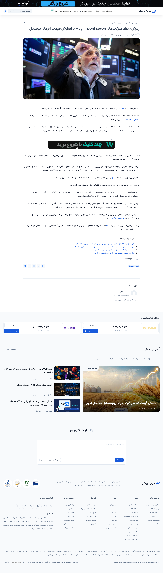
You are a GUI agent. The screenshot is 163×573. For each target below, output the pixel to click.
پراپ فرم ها (156, 516)
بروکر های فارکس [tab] (123, 358)
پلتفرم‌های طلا (155, 524)
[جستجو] (10, 11)
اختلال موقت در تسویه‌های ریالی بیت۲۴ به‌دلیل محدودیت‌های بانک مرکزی (31, 403)
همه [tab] (156, 358)
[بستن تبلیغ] (1, 1)
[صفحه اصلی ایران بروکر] (147, 11)
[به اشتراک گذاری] (24, 22)
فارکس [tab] (110, 358)
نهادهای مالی (107, 11)
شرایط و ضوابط (69, 528)
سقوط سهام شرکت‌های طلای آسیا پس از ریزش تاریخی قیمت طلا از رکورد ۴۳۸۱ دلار (106, 243)
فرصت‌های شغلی (69, 520)
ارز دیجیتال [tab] (147, 358)
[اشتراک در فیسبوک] (43, 266)
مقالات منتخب (133, 505)
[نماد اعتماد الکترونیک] (7, 483)
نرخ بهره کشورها (91, 524)
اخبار (128, 22)
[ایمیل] (50, 506)
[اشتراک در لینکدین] (34, 266)
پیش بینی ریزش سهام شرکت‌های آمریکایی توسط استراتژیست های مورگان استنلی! (105, 246)
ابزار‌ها (76, 11)
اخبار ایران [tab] (100, 358)
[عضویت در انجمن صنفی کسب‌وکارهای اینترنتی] (35, 483)
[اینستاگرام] (24, 506)
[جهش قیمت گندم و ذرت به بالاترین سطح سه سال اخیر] (121, 389)
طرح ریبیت (92, 512)
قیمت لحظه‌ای (87, 11)
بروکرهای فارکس (154, 508)
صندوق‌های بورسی (154, 520)
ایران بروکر (136, 22)
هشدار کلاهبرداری (111, 528)
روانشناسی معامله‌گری (131, 516)
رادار (60, 11)
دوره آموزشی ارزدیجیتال (131, 539)
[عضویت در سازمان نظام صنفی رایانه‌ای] (26, 483)
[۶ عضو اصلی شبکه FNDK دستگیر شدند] (67, 389)
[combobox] (23, 11)
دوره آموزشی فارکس (132, 535)
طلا (116, 516)
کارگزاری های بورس (154, 512)
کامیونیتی (67, 11)
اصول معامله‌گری (133, 528)
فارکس (115, 508)
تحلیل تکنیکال (133, 531)
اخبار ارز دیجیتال (118, 22)
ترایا (56, 11)
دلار (122, 108)
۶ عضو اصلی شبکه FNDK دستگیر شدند (35, 385)
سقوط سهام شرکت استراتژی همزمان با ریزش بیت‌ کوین (115, 249)
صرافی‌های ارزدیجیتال (153, 505)
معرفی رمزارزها (112, 524)
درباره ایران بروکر (69, 505)
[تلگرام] (44, 506)
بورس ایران (134, 524)
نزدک (108, 225)
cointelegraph (129, 259)
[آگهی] (81, 3)
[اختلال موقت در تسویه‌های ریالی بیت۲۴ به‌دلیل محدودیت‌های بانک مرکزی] (67, 405)
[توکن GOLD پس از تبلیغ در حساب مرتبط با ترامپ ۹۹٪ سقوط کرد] (67, 373)
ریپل (113, 177)
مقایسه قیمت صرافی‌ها (88, 508)
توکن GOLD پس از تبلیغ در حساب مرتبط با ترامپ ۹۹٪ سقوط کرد (28, 370)
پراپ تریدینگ (134, 520)
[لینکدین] (18, 506)
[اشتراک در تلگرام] (29, 266)
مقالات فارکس (133, 508)
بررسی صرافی (91, 325)
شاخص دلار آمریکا (117, 218)
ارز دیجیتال (135, 512)
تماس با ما (71, 512)
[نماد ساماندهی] (17, 483)
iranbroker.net (16, 562)
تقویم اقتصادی (91, 520)
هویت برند (71, 508)
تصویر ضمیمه (55, 460)
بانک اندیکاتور (91, 516)
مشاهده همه (11, 349)
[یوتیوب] (37, 506)
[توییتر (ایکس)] (31, 506)
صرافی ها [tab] (136, 358)
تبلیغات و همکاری (68, 524)
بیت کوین (114, 520)
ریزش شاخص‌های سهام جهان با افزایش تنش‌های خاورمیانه (113, 253)
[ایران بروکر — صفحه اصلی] (151, 483)
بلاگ (97, 11)
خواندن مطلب (91, 368)
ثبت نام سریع (91, 331)
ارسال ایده (71, 516)
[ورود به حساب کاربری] (5, 11)
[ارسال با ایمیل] (25, 266)
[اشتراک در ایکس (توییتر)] (38, 266)
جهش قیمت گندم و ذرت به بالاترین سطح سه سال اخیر (121, 403)
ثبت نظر (119, 460)
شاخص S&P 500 (133, 119)
